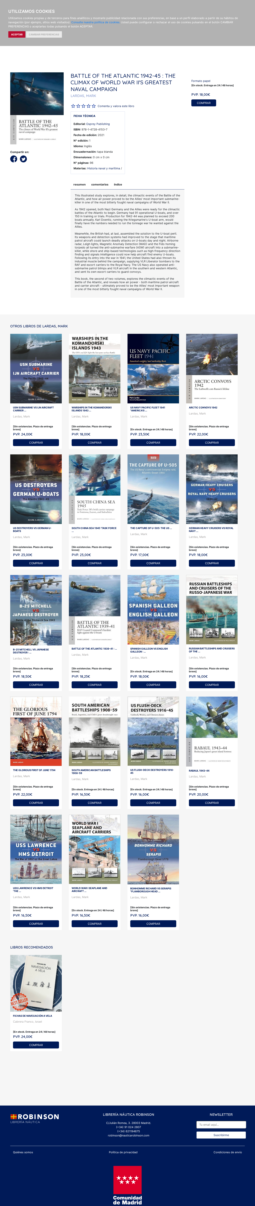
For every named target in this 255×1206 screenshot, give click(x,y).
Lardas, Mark (21, 416)
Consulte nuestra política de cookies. (95, 22)
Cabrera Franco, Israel (27, 1021)
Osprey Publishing (98, 124)
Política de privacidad (123, 1152)
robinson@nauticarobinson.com (128, 1135)
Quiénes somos (23, 1152)
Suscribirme (221, 1135)
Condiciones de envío (228, 1152)
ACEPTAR (17, 34)
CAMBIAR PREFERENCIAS (44, 34)
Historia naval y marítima (103, 168)
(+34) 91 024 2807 (128, 1127)
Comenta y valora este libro (116, 106)
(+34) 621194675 (128, 1131)
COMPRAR (204, 103)
